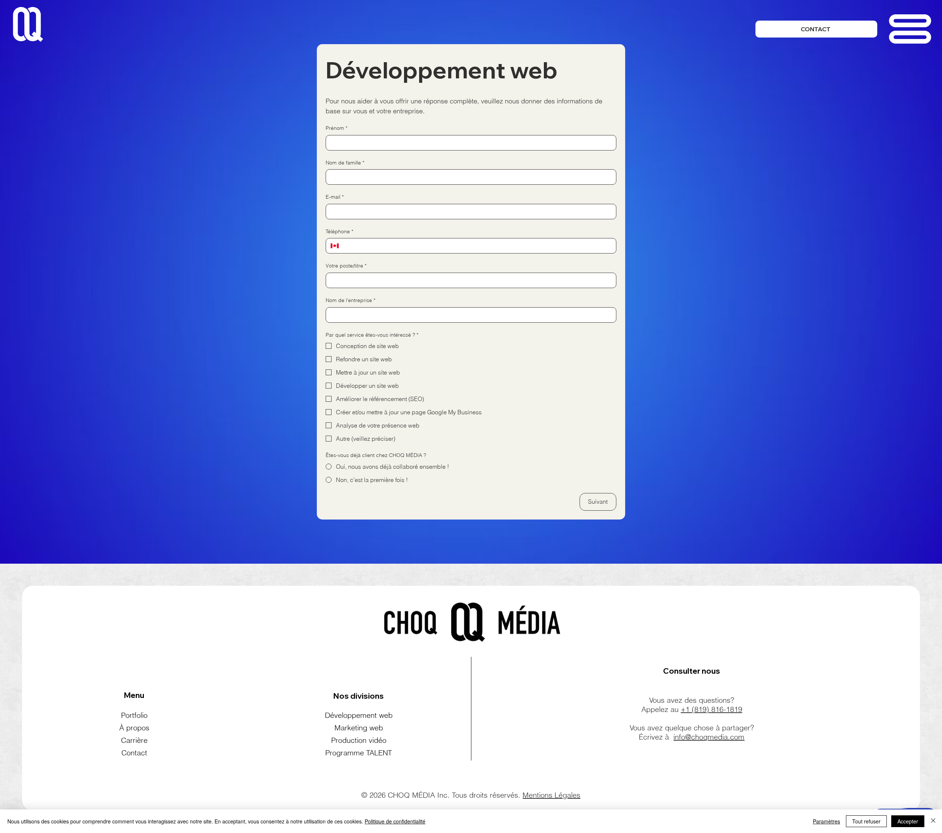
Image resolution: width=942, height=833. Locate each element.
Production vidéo (358, 740)
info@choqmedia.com (708, 736)
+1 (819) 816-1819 (711, 709)
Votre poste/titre (346, 265)
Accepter (907, 821)
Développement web (359, 715)
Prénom (336, 128)
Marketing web (358, 727)
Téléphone (339, 231)
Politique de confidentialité (395, 821)
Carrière (134, 740)
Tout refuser (866, 821)
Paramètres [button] (826, 821)
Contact (134, 752)
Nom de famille (345, 162)
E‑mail (335, 197)
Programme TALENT (358, 752)
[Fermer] (933, 821)
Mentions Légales (551, 795)
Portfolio (134, 715)
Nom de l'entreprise (350, 300)
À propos (134, 727)
